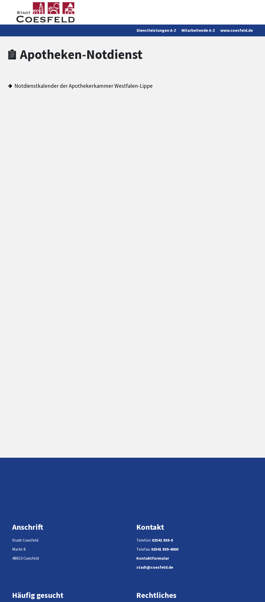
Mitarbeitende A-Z (198, 30)
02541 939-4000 (164, 549)
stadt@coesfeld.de (154, 567)
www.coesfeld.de (236, 30)
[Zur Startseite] (45, 12)
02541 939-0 (162, 540)
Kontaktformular (152, 558)
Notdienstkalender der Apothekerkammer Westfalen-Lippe (83, 85)
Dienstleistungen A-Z (156, 30)
